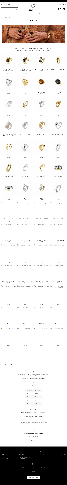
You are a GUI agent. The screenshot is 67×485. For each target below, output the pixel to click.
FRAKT (2, 454)
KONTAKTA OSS (22, 454)
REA (55, 13)
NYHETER (13, 13)
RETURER (3, 455)
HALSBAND (33, 13)
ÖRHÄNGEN (39, 13)
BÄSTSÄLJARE (27, 13)
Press (41, 455)
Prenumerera (33, 477)
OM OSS (21, 455)
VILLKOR (3, 457)
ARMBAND (46, 13)
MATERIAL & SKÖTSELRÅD (24, 457)
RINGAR (51, 13)
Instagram (63, 454)
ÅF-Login (42, 454)
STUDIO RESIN (19, 13)
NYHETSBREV (22, 458)
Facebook (63, 455)
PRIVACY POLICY (4, 458)
